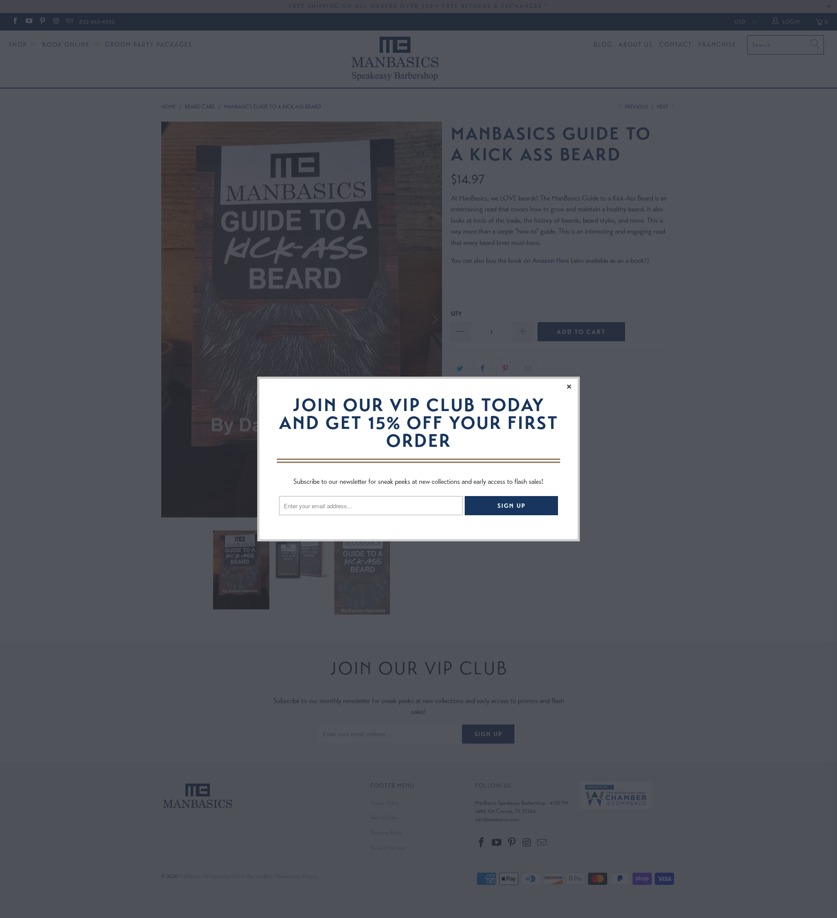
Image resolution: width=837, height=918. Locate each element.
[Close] (570, 386)
